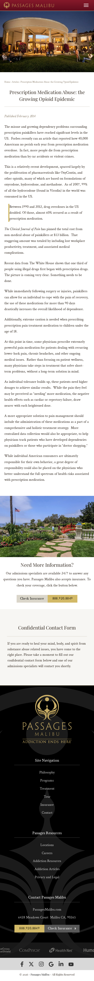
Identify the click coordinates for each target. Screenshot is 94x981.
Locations (47, 845)
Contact (47, 812)
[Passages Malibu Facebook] (22, 964)
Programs (47, 780)
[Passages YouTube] (71, 964)
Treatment (47, 788)
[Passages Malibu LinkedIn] (61, 964)
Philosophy (47, 772)
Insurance (47, 805)
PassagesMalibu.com (47, 909)
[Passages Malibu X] (31, 964)
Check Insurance (32, 598)
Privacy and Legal (47, 877)
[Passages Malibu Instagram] (41, 964)
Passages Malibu (40, 974)
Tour (47, 796)
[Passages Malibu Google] (51, 964)
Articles (15, 82)
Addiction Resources (47, 861)
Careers (47, 853)
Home (7, 82)
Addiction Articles (47, 869)
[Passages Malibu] (29, 5)
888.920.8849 (62, 598)
